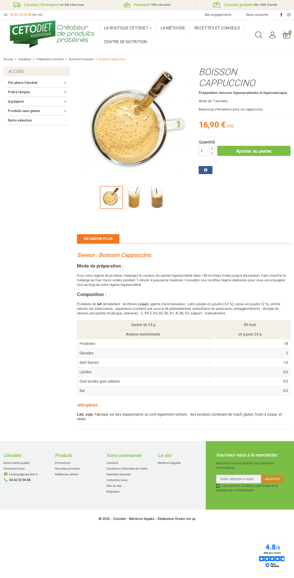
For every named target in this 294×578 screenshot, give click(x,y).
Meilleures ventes (66, 474)
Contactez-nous (14, 468)
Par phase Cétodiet (22, 83)
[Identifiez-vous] (272, 34)
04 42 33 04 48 (20, 15)
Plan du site (114, 486)
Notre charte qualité (16, 463)
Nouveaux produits (67, 468)
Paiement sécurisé (118, 474)
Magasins (112, 491)
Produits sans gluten (24, 111)
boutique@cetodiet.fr (23, 474)
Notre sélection (20, 120)
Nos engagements (218, 15)
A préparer (16, 101)
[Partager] (205, 170)
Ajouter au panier (254, 151)
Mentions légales (169, 463)
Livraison (112, 463)
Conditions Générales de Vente (126, 468)
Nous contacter (257, 15)
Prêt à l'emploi (19, 92)
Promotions (62, 463)
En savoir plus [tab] (98, 239)
